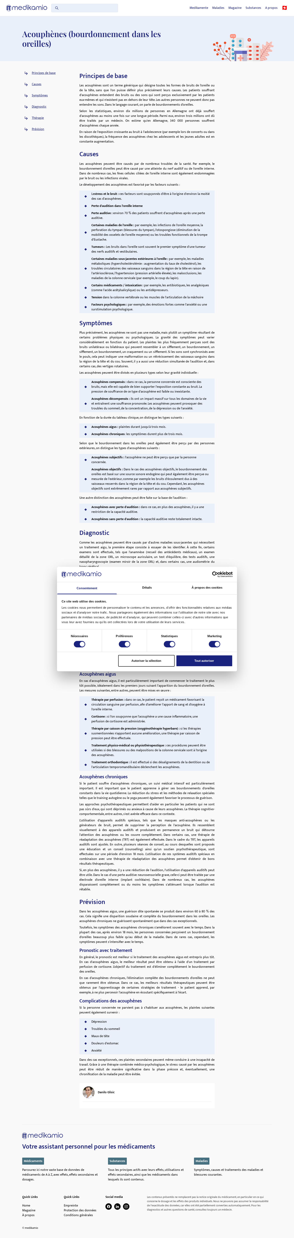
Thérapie (38, 118)
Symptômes (40, 95)
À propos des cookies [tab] (207, 587)
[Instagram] (126, 1206)
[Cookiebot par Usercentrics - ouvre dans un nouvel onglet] (215, 574)
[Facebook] (108, 1206)
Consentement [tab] (87, 588)
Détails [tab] (147, 587)
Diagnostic (39, 106)
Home (26, 1205)
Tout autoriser (204, 660)
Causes (36, 84)
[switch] (124, 644)
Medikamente (199, 8)
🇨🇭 (285, 8)
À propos (28, 1215)
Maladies (218, 8)
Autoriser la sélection (146, 660)
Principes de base (44, 73)
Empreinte (71, 1205)
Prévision (38, 129)
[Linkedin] (117, 1206)
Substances (253, 8)
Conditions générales (78, 1215)
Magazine (235, 8)
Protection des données (80, 1210)
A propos (271, 8)
